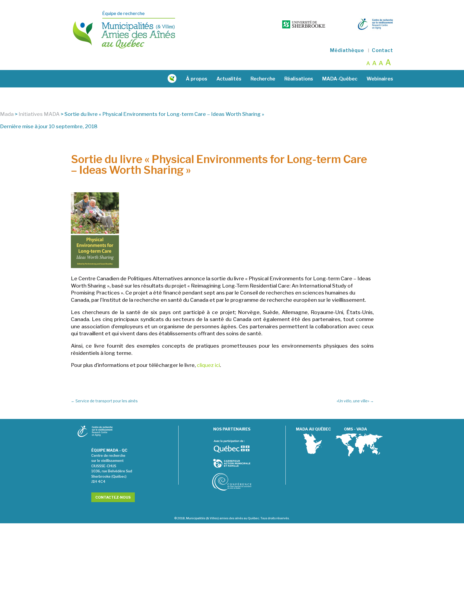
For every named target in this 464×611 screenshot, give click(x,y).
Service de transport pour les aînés (104, 401)
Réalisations (298, 79)
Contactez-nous (113, 497)
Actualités (228, 79)
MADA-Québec (339, 79)
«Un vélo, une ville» (355, 401)
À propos (196, 79)
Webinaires (380, 79)
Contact (382, 50)
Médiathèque (347, 50)
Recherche (263, 79)
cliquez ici (208, 365)
